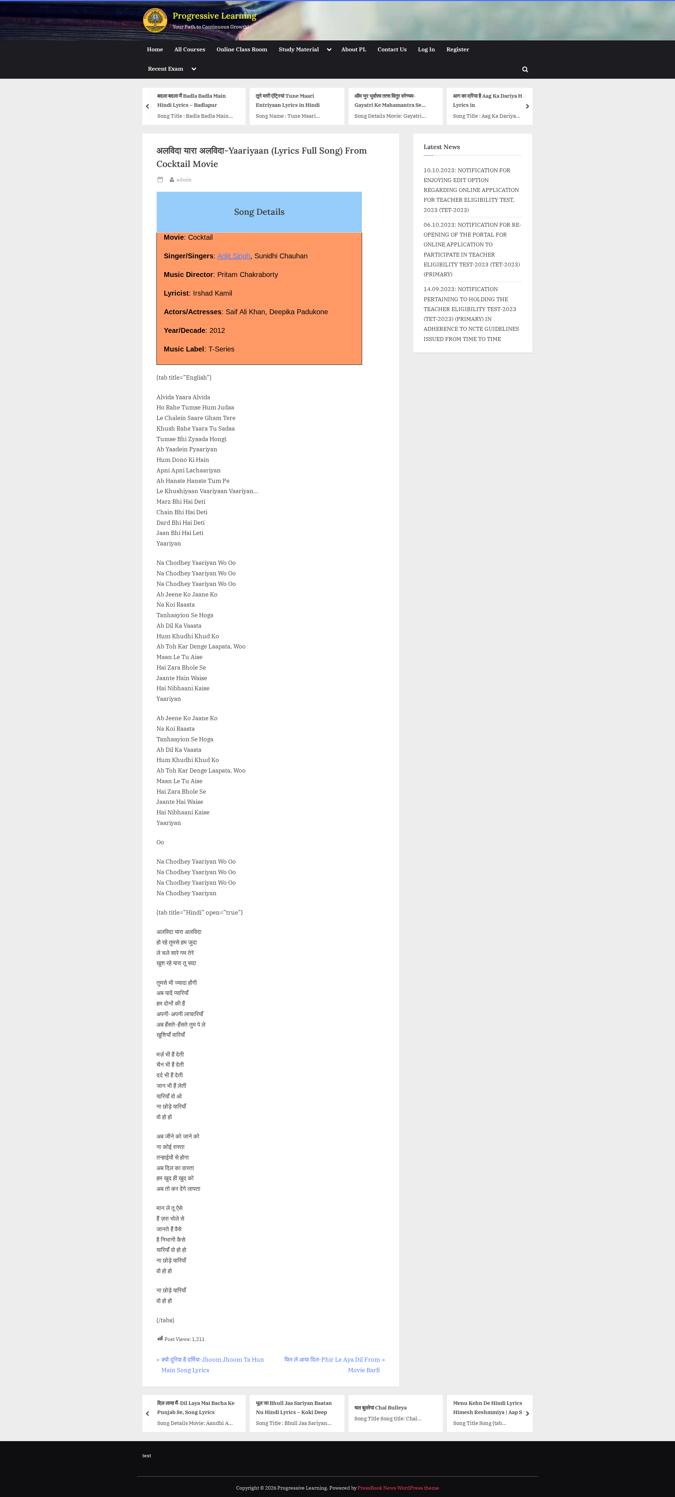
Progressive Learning (214, 15)
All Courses (189, 49)
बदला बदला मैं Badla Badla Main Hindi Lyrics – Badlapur (191, 100)
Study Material (299, 49)
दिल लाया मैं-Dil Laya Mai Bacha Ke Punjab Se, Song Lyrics (195, 1407)
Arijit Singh (233, 256)
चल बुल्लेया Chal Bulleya (380, 1407)
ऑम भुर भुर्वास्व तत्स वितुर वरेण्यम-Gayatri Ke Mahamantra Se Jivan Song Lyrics (387, 101)
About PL (353, 49)
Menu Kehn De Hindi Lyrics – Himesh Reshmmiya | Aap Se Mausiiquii (490, 1408)
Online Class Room (242, 49)
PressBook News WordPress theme (398, 1488)
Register (457, 49)
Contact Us (392, 49)
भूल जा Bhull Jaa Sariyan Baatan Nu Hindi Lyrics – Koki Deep (294, 1407)
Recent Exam (165, 68)
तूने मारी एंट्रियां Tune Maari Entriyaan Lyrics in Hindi (288, 100)
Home (155, 49)
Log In (426, 49)
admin (184, 179)
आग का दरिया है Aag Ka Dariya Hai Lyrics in (490, 100)
